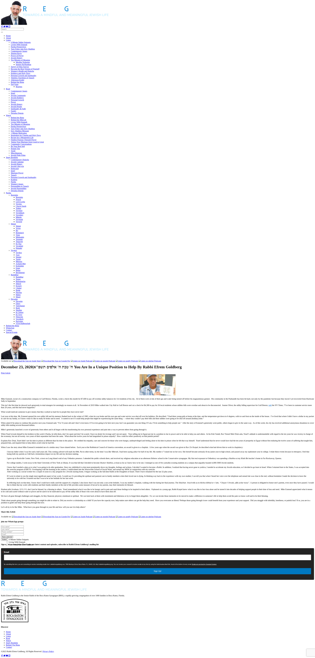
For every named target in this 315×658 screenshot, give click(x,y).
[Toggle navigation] (2, 32)
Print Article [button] (5, 373)
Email (6, 552)
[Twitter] (4, 27)
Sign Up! (157, 571)
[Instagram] (9, 27)
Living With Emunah (16, 542)
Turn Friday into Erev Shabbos (20, 545)
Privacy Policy (48, 651)
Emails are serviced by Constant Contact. (204, 564)
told (270, 405)
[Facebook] (2, 27)
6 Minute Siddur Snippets (18, 539)
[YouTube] (7, 27)
